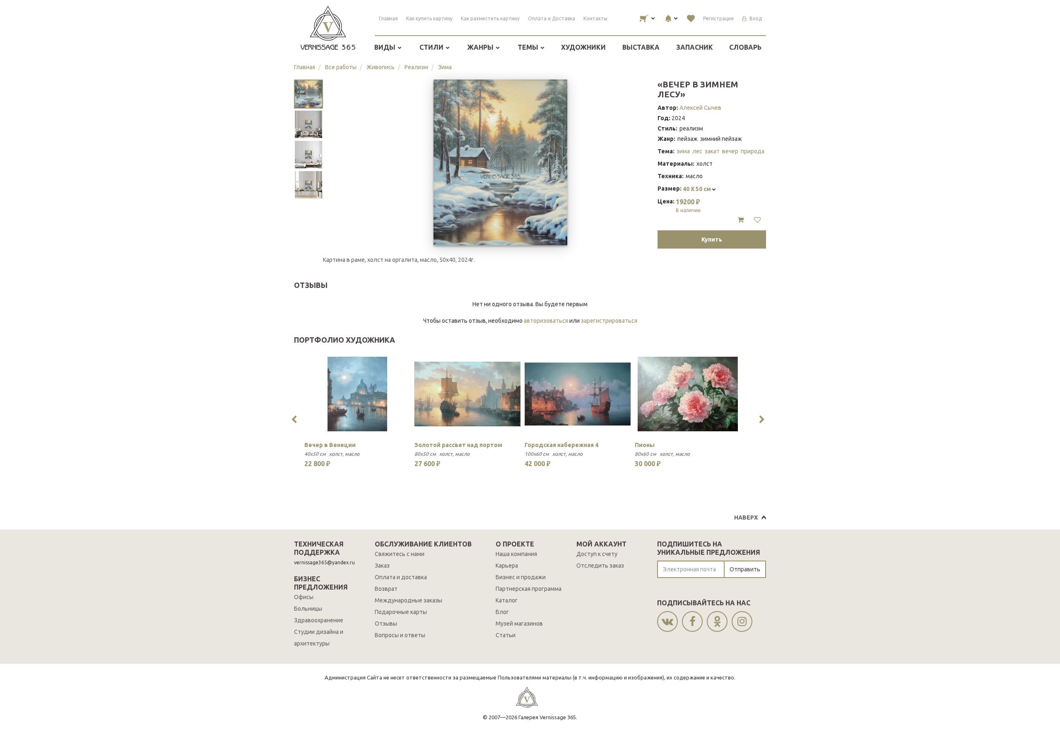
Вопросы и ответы (400, 635)
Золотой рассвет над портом (458, 445)
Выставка (641, 47)
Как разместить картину (490, 18)
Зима (445, 67)
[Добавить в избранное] (757, 220)
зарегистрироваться (609, 320)
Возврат (386, 588)
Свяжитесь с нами (399, 554)
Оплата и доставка (401, 577)
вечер (730, 151)
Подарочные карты (401, 612)
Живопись (380, 67)
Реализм (416, 67)
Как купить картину (429, 18)
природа (752, 151)
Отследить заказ (600, 565)
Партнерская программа (528, 588)
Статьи (506, 635)
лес (697, 151)
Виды (385, 47)
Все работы (341, 67)
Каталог (507, 600)
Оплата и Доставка (551, 18)
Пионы (645, 445)
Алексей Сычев (700, 107)
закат (712, 151)
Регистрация (718, 18)
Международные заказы (408, 600)
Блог (502, 612)
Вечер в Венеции (330, 445)
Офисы (303, 597)
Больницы (308, 608)
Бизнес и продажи (521, 577)
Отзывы (386, 623)
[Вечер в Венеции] (357, 394)
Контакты (595, 18)
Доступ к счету (596, 554)
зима (683, 151)
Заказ (382, 565)
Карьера (507, 565)
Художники (583, 47)
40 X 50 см (697, 189)
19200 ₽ (688, 205)
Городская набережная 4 (561, 445)
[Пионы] (688, 394)
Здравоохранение (318, 620)
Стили (432, 47)
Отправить (745, 569)
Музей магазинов (519, 623)
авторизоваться (546, 320)
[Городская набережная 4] (578, 394)
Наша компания (516, 554)
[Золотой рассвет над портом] (467, 394)
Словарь (745, 47)
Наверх (746, 517)
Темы (529, 47)
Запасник (694, 47)
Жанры (481, 47)
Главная (388, 18)
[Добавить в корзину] (740, 220)
